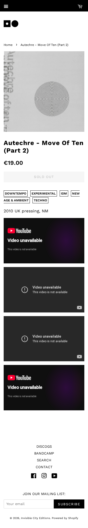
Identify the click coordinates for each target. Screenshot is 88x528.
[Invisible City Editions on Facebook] (33, 477)
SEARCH (44, 460)
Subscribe (69, 504)
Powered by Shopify (65, 518)
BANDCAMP (44, 453)
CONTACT (44, 467)
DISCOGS (44, 447)
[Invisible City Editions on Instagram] (44, 477)
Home (8, 45)
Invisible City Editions (35, 518)
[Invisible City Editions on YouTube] (54, 477)
